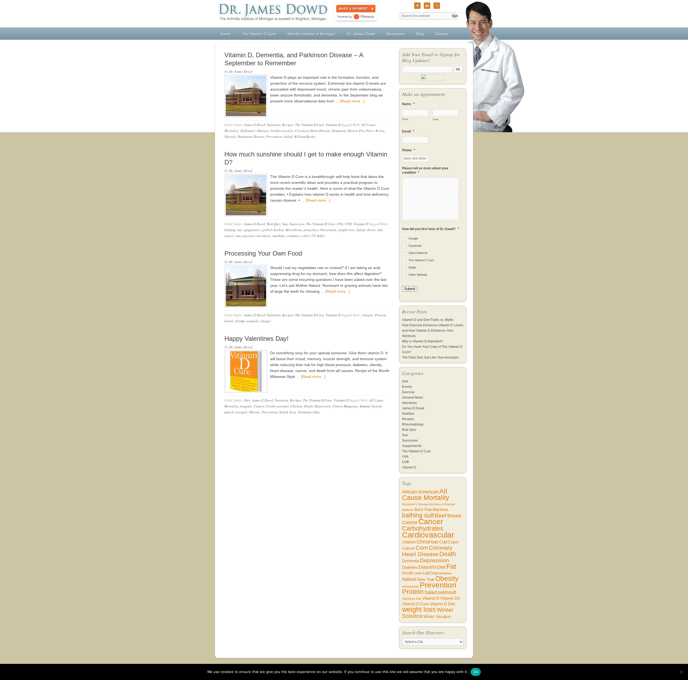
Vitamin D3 (450, 598)
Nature (409, 579)
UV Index (318, 235)
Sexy (292, 412)
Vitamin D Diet (442, 604)
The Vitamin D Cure (309, 124)
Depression (322, 406)
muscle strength (235, 412)
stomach (252, 320)
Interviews (409, 403)
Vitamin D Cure (415, 604)
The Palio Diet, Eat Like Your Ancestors (430, 357)
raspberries (346, 229)
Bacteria (440, 509)
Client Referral (417, 253)
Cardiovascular (281, 130)
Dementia (339, 130)
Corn (422, 548)
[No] (681, 672)
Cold (443, 542)
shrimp (240, 320)
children (409, 542)
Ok (475, 672)
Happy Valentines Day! (256, 338)
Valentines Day (309, 412)
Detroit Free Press (360, 130)
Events (407, 387)
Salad (288, 136)
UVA (340, 223)
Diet (247, 400)
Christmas (427, 542)
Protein (380, 315)
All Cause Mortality (425, 494)
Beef (440, 515)
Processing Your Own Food (263, 253)
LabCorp (430, 573)
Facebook (415, 245)
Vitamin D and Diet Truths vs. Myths (428, 320)
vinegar (265, 320)
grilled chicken (273, 229)
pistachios (311, 229)
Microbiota (293, 229)
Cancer (259, 406)
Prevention (274, 136)
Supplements (411, 446)
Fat (451, 566)
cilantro (367, 315)
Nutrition (274, 124)
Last (436, 119)
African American (420, 492)
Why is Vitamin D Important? (422, 341)
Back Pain (423, 509)
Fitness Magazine (345, 406)
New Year (426, 579)
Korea (380, 130)
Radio (412, 267)
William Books (304, 136)
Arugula (246, 406)
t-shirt (305, 235)
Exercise (408, 392)
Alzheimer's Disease (254, 130)
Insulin (407, 573)
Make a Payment (353, 8)
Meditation (445, 573)
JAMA (418, 573)
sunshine (278, 235)
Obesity (254, 412)
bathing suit (233, 229)
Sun (285, 223)
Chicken (296, 406)
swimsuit (293, 235)
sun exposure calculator (253, 235)
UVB (348, 223)
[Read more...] (352, 101)
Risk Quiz (274, 223)
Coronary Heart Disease (312, 130)
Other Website (417, 274)
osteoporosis (410, 586)
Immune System (371, 406)
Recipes (287, 124)
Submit (409, 289)
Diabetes (410, 567)
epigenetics (252, 229)
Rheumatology (413, 424)
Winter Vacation (437, 616)
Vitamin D (333, 124)
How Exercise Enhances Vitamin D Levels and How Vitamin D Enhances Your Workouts (432, 330)
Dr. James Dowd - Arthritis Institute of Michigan (272, 13)
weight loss (419, 609)
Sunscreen (296, 223)
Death (308, 406)
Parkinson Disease (251, 136)
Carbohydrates (422, 528)
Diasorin (427, 567)
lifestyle (230, 136)
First (405, 119)
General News (412, 397)
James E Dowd (254, 124)
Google (413, 238)
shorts (371, 229)
